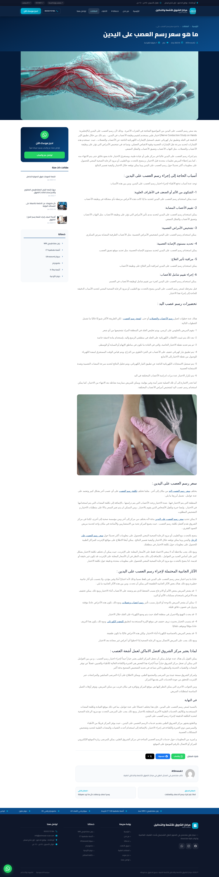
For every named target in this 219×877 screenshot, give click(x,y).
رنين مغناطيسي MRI (52, 243)
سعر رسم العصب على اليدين (169, 519)
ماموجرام (56, 263)
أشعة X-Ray (55, 269)
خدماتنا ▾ (115, 11)
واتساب (177, 756)
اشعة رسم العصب (132, 318)
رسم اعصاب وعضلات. (133, 602)
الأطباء (104, 11)
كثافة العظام (88, 855)
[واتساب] (182, 846)
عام (164, 42)
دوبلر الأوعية (55, 276)
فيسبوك (161, 756)
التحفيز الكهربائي (115, 621)
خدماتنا (126, 841)
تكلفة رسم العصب (128, 491)
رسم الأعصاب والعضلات (161, 318)
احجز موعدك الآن (31, 11)
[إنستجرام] (188, 846)
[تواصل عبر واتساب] (8, 868)
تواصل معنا (81, 11)
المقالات (93, 11)
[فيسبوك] (195, 846)
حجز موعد (125, 855)
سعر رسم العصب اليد (179, 491)
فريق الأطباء (124, 845)
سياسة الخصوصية (42, 872)
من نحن (126, 11)
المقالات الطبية (123, 850)
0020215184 (50, 11)
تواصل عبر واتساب (44, 155)
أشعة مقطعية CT (53, 250)
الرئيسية (136, 11)
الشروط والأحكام (27, 872)
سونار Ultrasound (53, 256)
